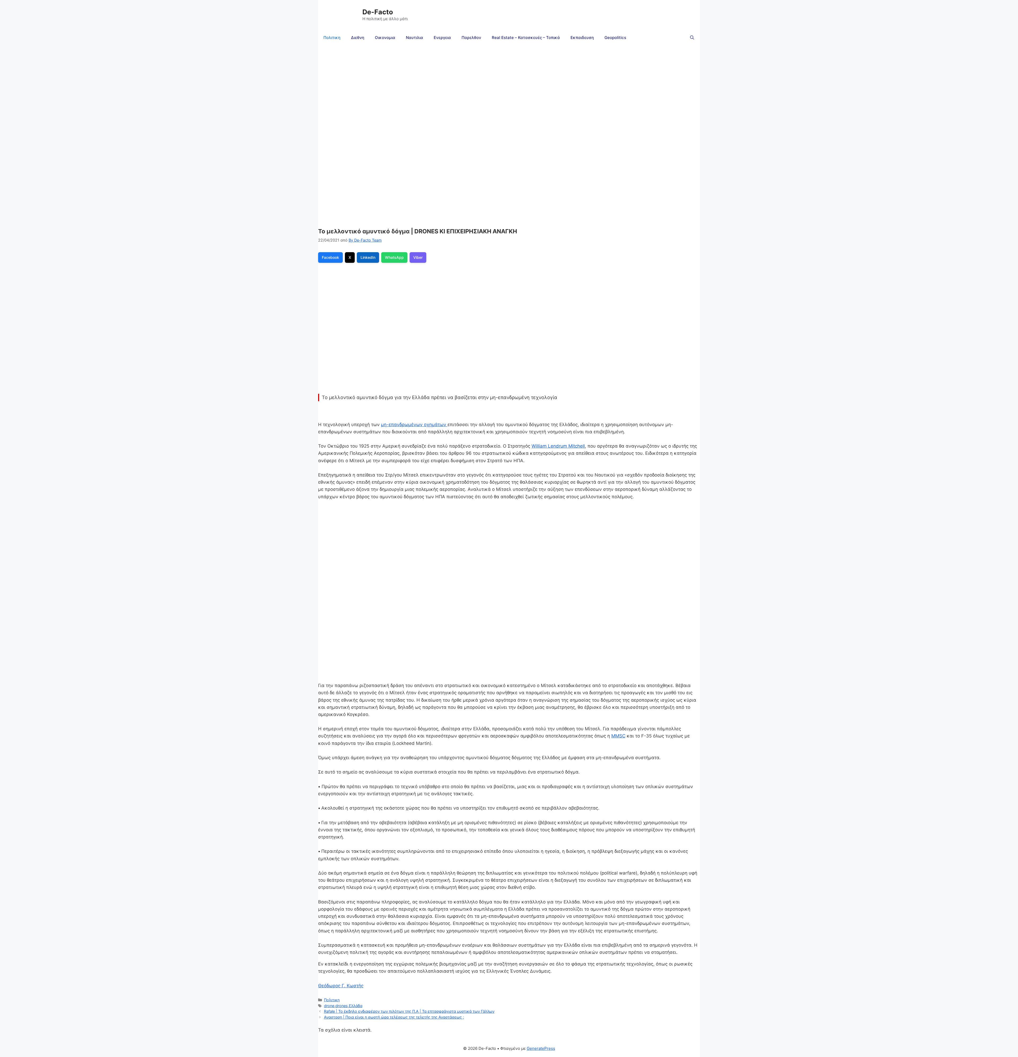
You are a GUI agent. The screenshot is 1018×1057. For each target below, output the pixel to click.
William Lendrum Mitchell (558, 446)
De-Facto (377, 12)
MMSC (618, 736)
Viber (418, 257)
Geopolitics (615, 37)
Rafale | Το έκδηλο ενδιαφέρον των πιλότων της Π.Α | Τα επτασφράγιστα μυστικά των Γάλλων (409, 1011)
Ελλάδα (355, 1005)
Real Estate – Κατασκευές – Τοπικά (526, 37)
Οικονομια (385, 37)
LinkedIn (368, 257)
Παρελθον (471, 37)
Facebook (330, 257)
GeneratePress (541, 1048)
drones (341, 1005)
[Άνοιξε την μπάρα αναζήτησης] (692, 38)
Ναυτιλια (414, 37)
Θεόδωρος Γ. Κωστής (340, 985)
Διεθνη (357, 37)
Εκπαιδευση (582, 37)
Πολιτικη (331, 37)
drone (329, 1005)
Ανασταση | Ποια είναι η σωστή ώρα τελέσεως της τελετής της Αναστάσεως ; (394, 1017)
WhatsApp (394, 257)
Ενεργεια (442, 37)
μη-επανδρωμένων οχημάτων (414, 424)
